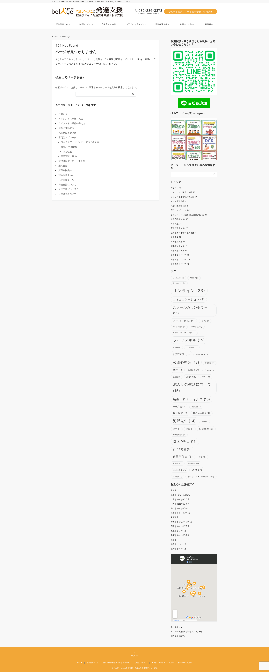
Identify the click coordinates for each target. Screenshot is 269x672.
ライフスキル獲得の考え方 (71, 123)
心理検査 (209, 370)
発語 (189, 429)
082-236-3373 (150, 11)
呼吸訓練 (209, 363)
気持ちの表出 (201, 413)
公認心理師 (186, 362)
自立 (202, 457)
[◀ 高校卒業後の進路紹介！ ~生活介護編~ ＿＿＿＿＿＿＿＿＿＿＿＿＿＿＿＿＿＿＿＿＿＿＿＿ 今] (194, 127)
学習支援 (193, 370)
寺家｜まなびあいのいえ (181, 522)
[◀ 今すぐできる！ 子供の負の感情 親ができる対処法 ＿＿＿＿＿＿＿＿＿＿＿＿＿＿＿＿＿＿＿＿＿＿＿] (178, 158)
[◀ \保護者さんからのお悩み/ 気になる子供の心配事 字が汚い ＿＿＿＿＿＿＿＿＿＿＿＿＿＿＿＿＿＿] (178, 143)
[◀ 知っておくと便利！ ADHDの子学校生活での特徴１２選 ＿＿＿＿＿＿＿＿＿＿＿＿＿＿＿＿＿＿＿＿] (209, 158)
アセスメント (179, 283)
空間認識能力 (179, 435)
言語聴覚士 (179, 470)
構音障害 (180, 413)
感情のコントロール (198, 376)
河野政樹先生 (65, 170)
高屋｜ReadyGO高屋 (180, 526)
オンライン (189, 290)
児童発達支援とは (67, 132)
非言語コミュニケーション (201, 476)
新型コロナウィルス (191, 399)
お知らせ (62, 114)
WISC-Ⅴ (194, 278)
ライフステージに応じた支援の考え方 (80, 142)
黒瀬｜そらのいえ (178, 530)
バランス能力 (179, 327)
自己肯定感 (182, 449)
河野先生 (184, 421)
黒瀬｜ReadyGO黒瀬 (180, 535)
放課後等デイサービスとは (71, 161)
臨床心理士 (185, 441)
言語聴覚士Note (69, 156)
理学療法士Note (66, 175)
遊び (197, 470)
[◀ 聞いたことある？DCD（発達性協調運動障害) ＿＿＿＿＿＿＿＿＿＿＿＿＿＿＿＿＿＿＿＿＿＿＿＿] (209, 143)
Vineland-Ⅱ (178, 278)
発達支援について (67, 184)
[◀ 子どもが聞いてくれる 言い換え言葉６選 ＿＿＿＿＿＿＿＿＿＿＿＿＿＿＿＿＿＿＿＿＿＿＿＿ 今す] (209, 127)
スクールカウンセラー (190, 310)
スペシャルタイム (183, 320)
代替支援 (181, 354)
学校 (177, 370)
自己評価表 (183, 456)
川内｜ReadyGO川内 (180, 504)
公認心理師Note (69, 146)
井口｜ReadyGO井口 (180, 508)
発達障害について (67, 194)
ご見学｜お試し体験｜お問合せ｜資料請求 (190, 11)
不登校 (176, 347)
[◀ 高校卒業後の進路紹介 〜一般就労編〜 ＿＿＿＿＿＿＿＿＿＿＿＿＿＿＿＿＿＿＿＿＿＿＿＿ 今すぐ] (178, 127)
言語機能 (193, 463)
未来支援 (62, 165)
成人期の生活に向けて (192, 387)
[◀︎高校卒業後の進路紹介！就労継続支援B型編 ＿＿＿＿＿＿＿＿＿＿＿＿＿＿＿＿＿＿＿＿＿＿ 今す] (194, 143)
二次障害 (191, 347)
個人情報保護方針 (185, 663)
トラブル (204, 321)
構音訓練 (196, 407)
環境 (204, 422)
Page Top (134, 655)
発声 (176, 429)
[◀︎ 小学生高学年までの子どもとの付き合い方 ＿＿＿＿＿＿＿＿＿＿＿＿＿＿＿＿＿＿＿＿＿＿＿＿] (194, 158)
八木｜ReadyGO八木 (180, 499)
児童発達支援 (202, 354)
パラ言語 (196, 327)
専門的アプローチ (67, 137)
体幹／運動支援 (66, 128)
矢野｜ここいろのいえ (180, 513)
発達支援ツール (66, 179)
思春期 (176, 377)
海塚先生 (67, 151)
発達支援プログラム (68, 189)
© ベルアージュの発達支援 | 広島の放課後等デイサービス (134, 668)
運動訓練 (177, 477)
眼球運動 (206, 428)
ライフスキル (189, 340)
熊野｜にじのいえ (178, 544)
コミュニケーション (188, 299)
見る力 (177, 463)
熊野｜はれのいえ (178, 548)
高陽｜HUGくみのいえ (181, 495)
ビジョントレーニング (184, 332)
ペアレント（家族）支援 (70, 118)
